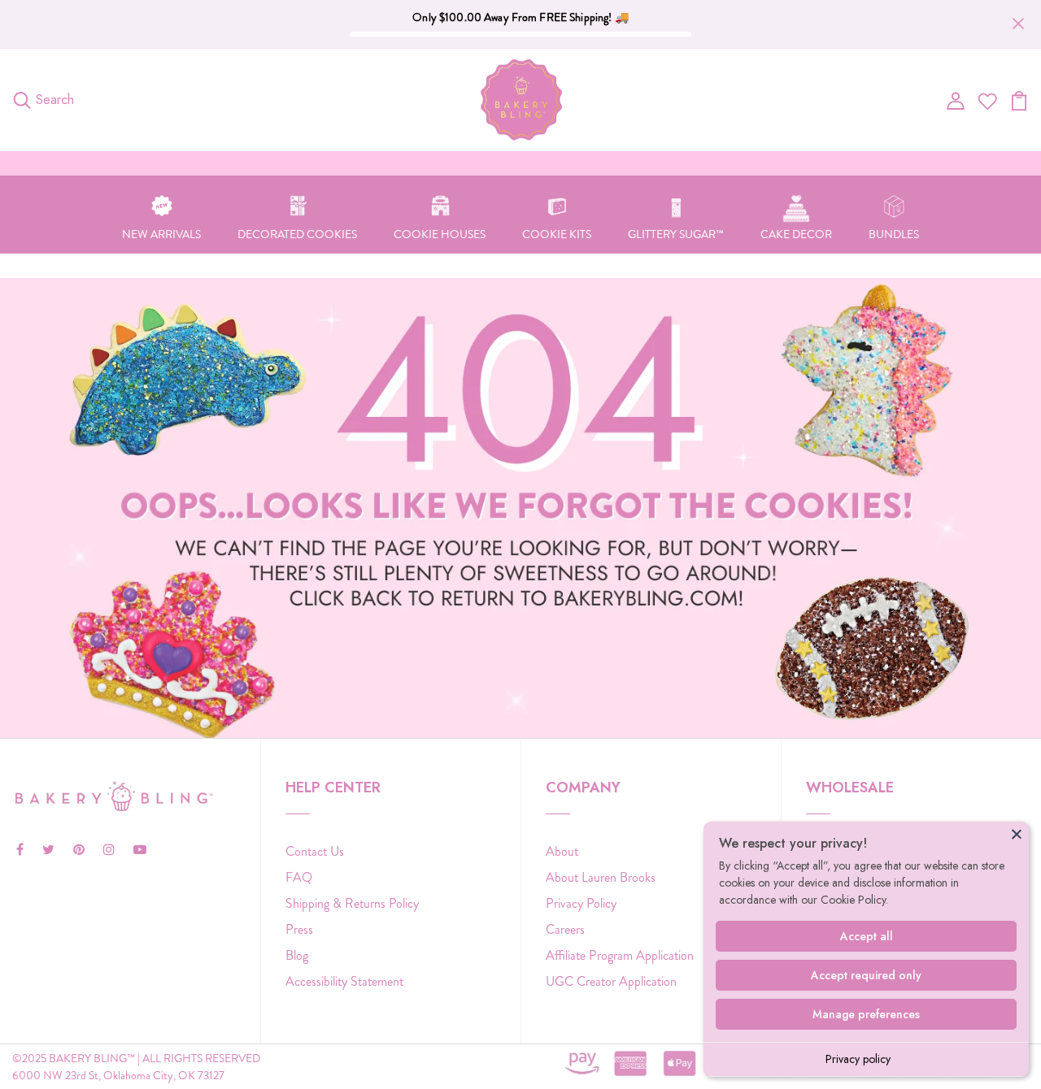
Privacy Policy (581, 903)
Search (55, 99)
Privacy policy (858, 1059)
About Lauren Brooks (601, 877)
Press (299, 929)
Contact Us (314, 851)
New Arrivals (161, 234)
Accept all (866, 936)
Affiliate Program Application (620, 955)
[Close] (1016, 834)
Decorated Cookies (297, 234)
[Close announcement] (1018, 24)
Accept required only (866, 975)
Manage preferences (866, 1014)
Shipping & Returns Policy (352, 903)
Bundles (894, 234)
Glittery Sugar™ (676, 234)
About (562, 851)
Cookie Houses (440, 234)
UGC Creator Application (611, 981)
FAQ (298, 877)
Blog (296, 955)
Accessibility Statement (344, 981)
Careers (565, 929)
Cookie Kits (556, 234)
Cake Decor (796, 234)
